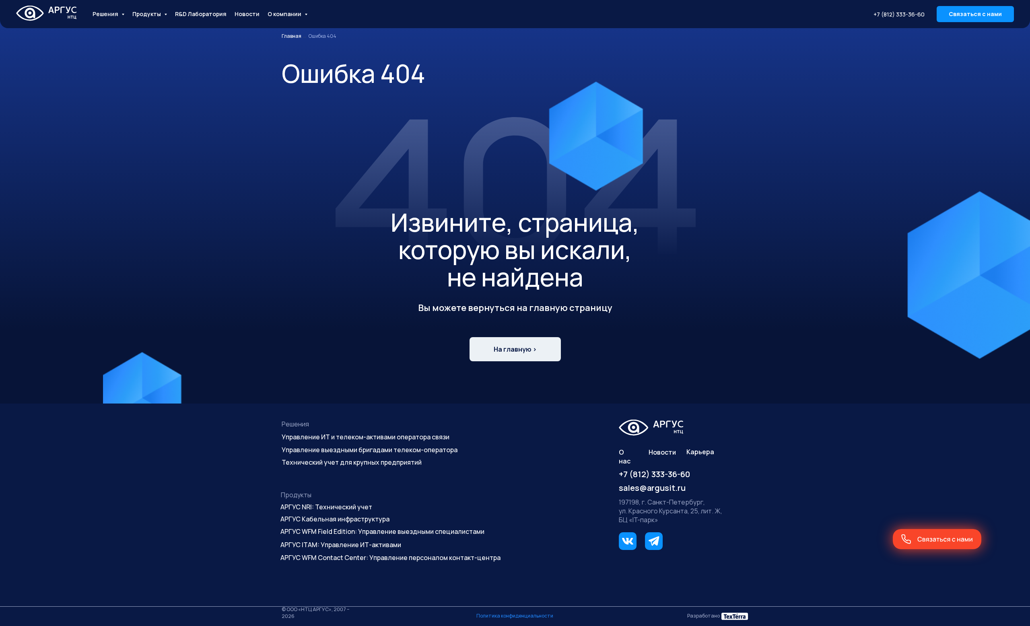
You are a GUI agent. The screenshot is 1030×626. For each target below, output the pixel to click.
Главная (291, 36)
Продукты (296, 494)
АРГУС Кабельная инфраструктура (334, 519)
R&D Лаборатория (201, 14)
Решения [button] (106, 14)
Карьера (700, 451)
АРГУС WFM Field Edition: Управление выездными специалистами (382, 531)
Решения (295, 424)
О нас (624, 456)
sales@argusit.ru (652, 487)
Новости (247, 14)
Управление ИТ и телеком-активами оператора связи (365, 436)
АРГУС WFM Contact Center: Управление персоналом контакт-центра (390, 557)
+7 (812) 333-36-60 (899, 14)
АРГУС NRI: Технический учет (326, 506)
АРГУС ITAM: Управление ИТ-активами (340, 544)
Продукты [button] (147, 14)
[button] (975, 14)
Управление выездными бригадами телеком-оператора (369, 449)
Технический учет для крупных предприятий (352, 462)
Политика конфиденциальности (514, 615)
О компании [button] (285, 14)
